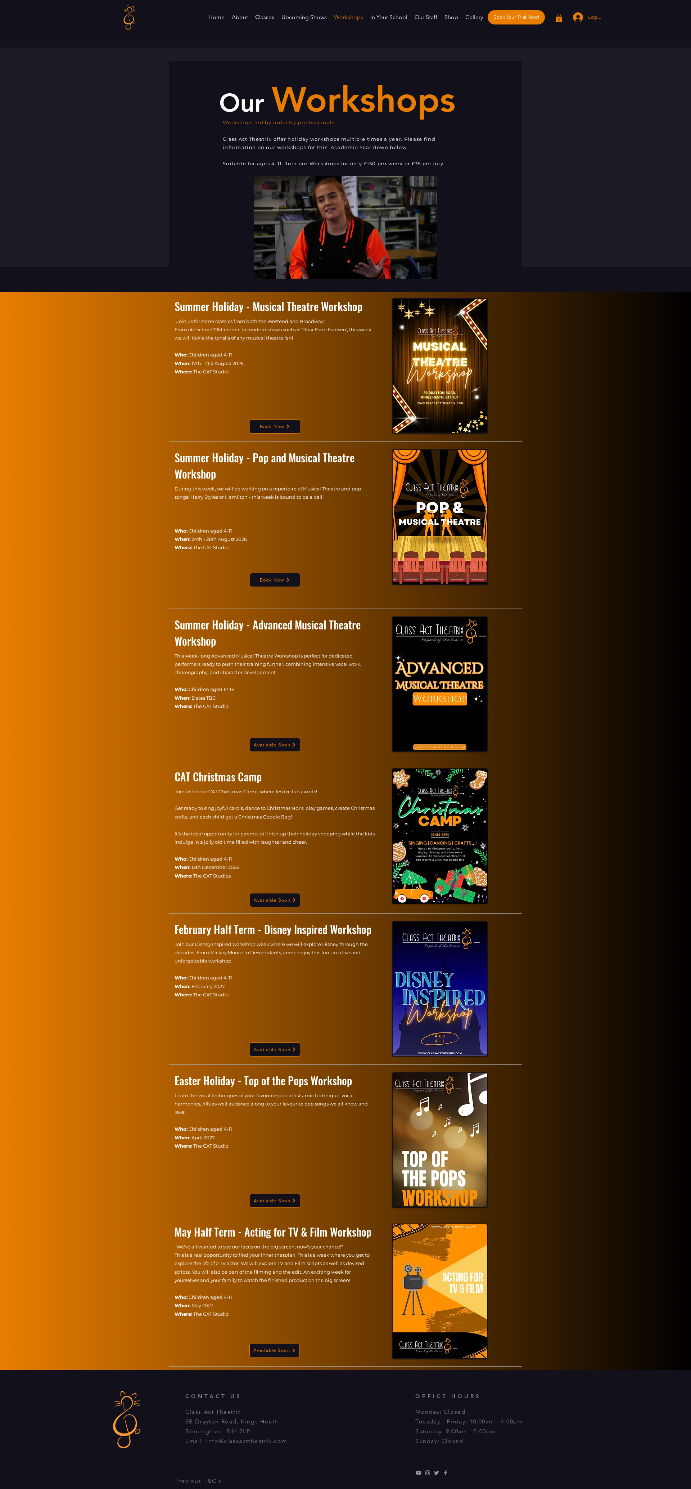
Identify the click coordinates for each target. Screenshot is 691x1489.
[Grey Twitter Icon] (436, 1473)
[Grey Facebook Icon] (445, 1473)
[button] (240, 17)
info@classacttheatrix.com (246, 1441)
